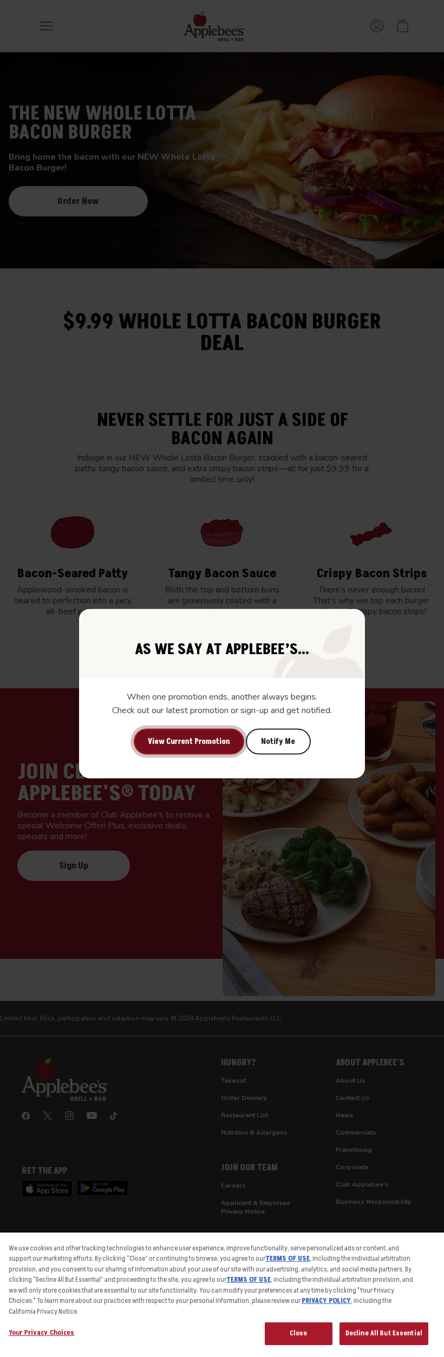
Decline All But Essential (383, 1333)
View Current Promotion (189, 741)
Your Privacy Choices (42, 1333)
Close (299, 1333)
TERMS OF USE (287, 1258)
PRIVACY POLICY (326, 1301)
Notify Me (278, 741)
